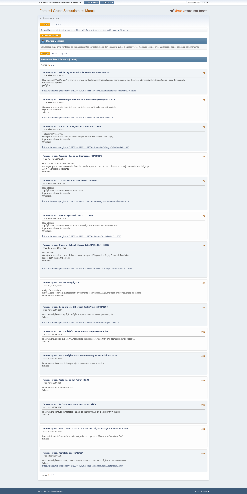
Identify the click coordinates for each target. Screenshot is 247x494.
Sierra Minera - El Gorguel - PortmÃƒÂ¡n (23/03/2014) (83, 307)
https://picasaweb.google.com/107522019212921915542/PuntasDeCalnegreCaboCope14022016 (85, 147)
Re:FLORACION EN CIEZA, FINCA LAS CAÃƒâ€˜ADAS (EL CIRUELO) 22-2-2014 (93, 428)
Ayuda (197, 491)
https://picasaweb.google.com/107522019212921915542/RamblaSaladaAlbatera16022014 (82, 466)
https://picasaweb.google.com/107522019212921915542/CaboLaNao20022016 (77, 117)
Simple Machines (57, 491)
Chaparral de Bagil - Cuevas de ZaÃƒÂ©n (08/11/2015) (84, 245)
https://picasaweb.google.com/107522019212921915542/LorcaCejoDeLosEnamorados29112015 (85, 201)
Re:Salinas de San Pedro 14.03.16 (74, 380)
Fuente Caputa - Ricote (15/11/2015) (76, 215)
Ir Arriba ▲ (205, 491)
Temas (54, 53)
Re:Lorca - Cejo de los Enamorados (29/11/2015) (81, 156)
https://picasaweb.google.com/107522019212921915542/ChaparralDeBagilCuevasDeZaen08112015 (87, 268)
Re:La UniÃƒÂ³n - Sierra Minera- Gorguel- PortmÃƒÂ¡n (83, 331)
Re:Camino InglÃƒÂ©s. (69, 282)
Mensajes (45, 53)
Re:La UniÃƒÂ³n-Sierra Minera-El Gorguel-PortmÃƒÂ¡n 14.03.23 (88, 355)
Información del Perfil (50, 35)
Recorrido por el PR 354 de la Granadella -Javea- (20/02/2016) (87, 99)
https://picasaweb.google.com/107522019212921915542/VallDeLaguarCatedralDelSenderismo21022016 (89, 90)
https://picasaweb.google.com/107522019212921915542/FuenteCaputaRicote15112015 (81, 236)
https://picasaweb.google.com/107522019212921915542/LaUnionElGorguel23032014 (80, 322)
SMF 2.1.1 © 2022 (44, 491)
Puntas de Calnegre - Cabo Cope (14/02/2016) (80, 126)
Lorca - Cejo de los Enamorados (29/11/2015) (79, 180)
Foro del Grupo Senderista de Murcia (67, 11)
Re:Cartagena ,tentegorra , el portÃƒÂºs (77, 404)
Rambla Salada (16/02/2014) (72, 453)
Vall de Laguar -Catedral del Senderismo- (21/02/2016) (84, 72)
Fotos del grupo (50, 72)
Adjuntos (63, 53)
